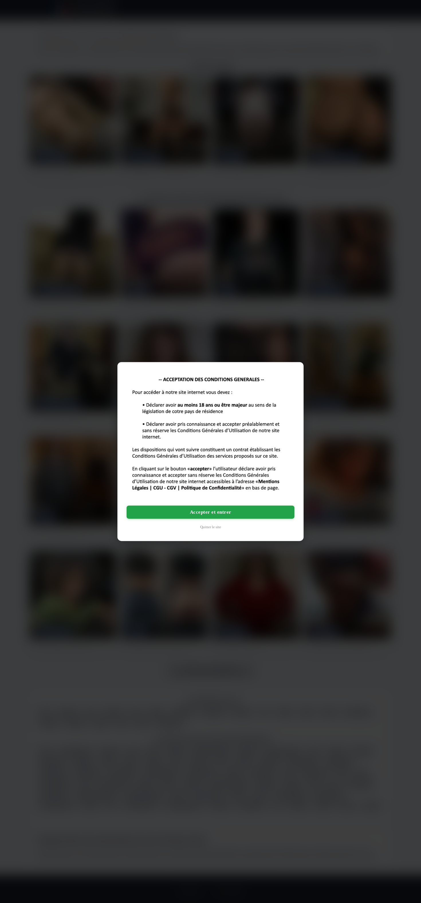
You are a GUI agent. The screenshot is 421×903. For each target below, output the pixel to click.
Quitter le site (210, 527)
